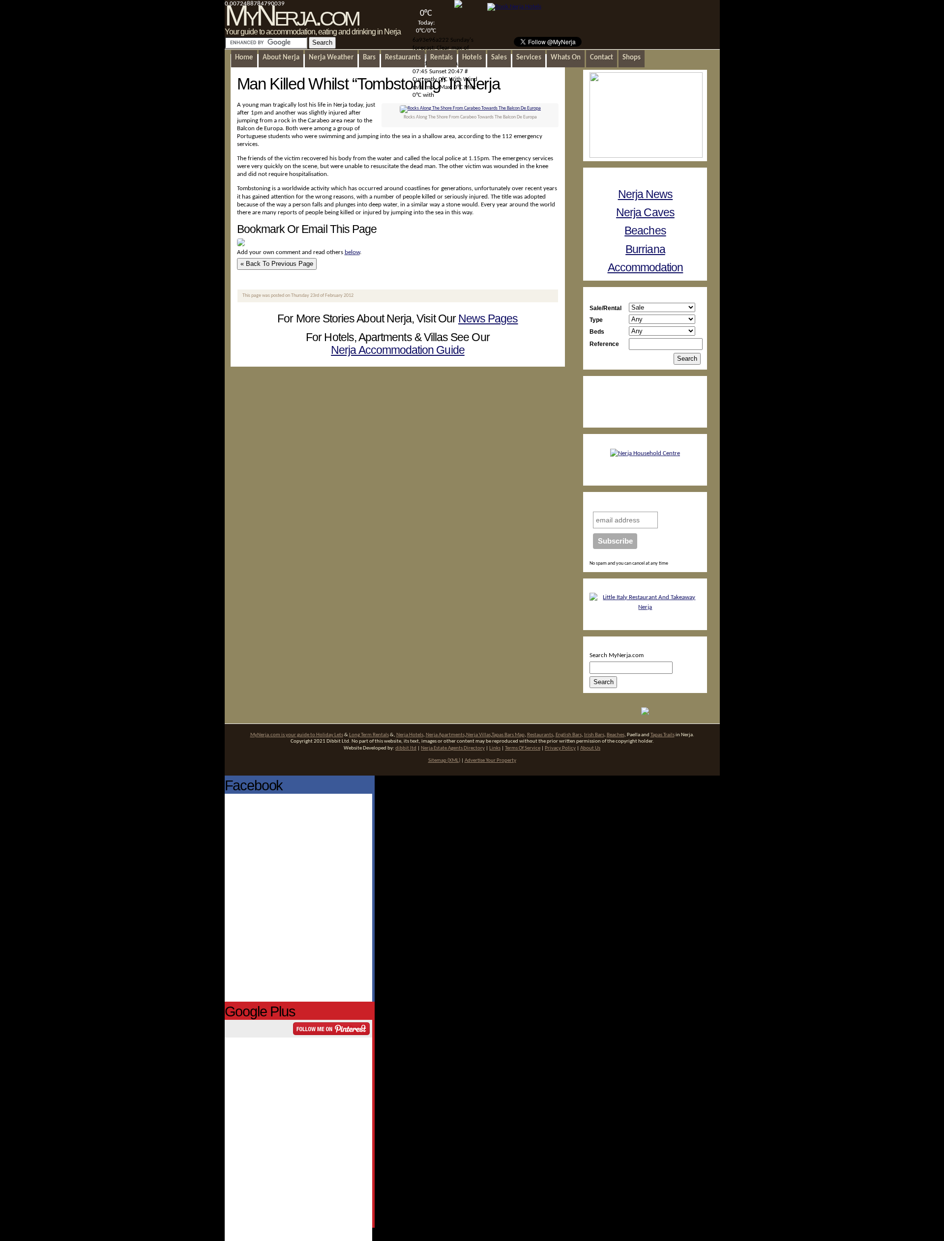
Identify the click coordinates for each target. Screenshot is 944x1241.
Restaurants (540, 735)
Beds (597, 331)
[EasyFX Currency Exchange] (645, 713)
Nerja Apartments (445, 735)
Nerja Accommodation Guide (398, 350)
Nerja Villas (478, 735)
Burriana (645, 249)
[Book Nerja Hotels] (514, 6)
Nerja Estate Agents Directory (453, 748)
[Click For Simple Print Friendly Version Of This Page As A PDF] (241, 244)
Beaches (645, 230)
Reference (604, 344)
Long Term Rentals (369, 735)
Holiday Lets (329, 735)
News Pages (488, 318)
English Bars (569, 735)
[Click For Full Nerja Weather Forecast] (458, 6)
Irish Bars (594, 735)
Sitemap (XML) (444, 760)
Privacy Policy (560, 748)
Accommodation (645, 267)
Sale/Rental (605, 308)
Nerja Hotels (409, 735)
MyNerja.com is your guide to (283, 735)
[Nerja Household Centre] (645, 453)
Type (596, 320)
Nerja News (645, 194)
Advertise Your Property (490, 760)
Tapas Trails (662, 735)
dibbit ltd (405, 748)
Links (495, 748)
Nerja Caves (645, 212)
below (352, 252)
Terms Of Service (522, 748)
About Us (590, 748)
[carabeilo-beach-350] (470, 108)
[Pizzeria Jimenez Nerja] (645, 607)
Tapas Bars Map (508, 735)
